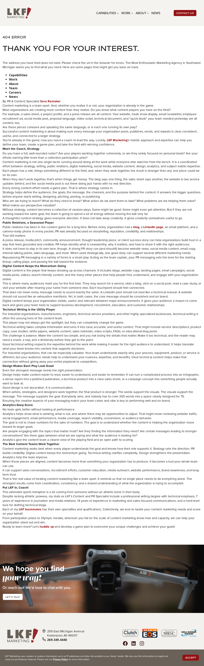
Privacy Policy (60, 659)
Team (13, 88)
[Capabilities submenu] (118, 13)
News (13, 97)
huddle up (47, 526)
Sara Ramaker (50, 101)
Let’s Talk (12, 597)
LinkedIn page (153, 227)
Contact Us (185, 13)
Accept (190, 657)
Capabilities (18, 75)
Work (13, 79)
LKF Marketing (117, 140)
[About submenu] (148, 13)
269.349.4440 (57, 640)
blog (136, 227)
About (13, 84)
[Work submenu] (132, 13)
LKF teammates (30, 509)
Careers (15, 92)
